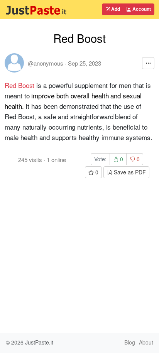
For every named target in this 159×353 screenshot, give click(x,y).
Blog (129, 342)
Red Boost (19, 85)
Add (115, 8)
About (146, 342)
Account (141, 8)
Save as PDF (129, 172)
